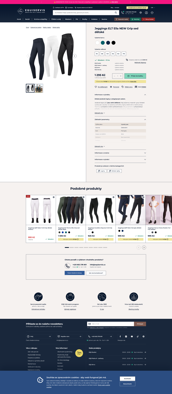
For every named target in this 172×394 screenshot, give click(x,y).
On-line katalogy (63, 360)
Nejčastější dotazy (34, 355)
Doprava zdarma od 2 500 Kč (84, 7)
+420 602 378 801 (96, 336)
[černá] (113, 42)
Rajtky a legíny (47, 27)
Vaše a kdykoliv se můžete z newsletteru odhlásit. (107, 327)
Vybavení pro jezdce (35, 27)
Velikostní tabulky (34, 367)
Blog (112, 7)
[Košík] (152, 12)
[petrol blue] (102, 42)
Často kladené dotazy (75, 273)
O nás (102, 309)
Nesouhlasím (127, 384)
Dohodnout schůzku (38, 309)
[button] (130, 2)
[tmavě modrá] (108, 42)
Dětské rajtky (56, 27)
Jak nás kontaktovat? (96, 273)
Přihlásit (140, 324)
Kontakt (117, 7)
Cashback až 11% (59, 7)
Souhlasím (127, 378)
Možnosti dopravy (140, 62)
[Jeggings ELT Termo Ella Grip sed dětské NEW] (71, 210)
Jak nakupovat (33, 352)
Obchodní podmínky (64, 352)
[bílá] (97, 42)
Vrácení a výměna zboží (36, 361)
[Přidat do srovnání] (53, 197)
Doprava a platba (34, 358)
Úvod (27, 27)
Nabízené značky (34, 370)
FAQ (31, 336)
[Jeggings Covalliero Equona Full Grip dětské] (101, 210)
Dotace (60, 369)
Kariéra (59, 363)
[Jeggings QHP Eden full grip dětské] (131, 210)
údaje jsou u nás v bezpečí (97, 327)
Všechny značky (134, 309)
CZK (152, 7)
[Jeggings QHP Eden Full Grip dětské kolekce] (41, 210)
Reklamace (32, 364)
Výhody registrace (70, 309)
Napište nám (65, 336)
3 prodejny (70, 7)
